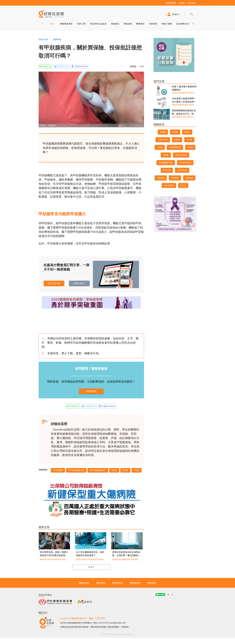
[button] (192, 14)
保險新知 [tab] (115, 23)
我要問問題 (117, 582)
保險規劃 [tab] (127, 23)
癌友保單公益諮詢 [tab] (98, 23)
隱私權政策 (135, 582)
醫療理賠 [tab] (140, 23)
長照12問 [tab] (81, 23)
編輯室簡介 (84, 582)
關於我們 (101, 582)
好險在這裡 (43, 39)
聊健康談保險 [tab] (66, 23)
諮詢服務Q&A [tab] (182, 23)
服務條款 (151, 582)
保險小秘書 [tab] (166, 23)
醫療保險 (57, 39)
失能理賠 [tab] (153, 23)
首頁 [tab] (52, 23)
